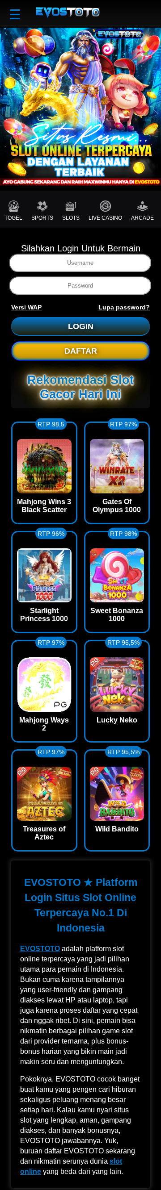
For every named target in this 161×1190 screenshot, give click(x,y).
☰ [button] (15, 14)
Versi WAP (26, 307)
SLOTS (71, 218)
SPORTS (42, 218)
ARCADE (142, 218)
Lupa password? (124, 307)
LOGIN (80, 326)
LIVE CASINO (105, 218)
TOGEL (13, 218)
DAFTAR (80, 351)
